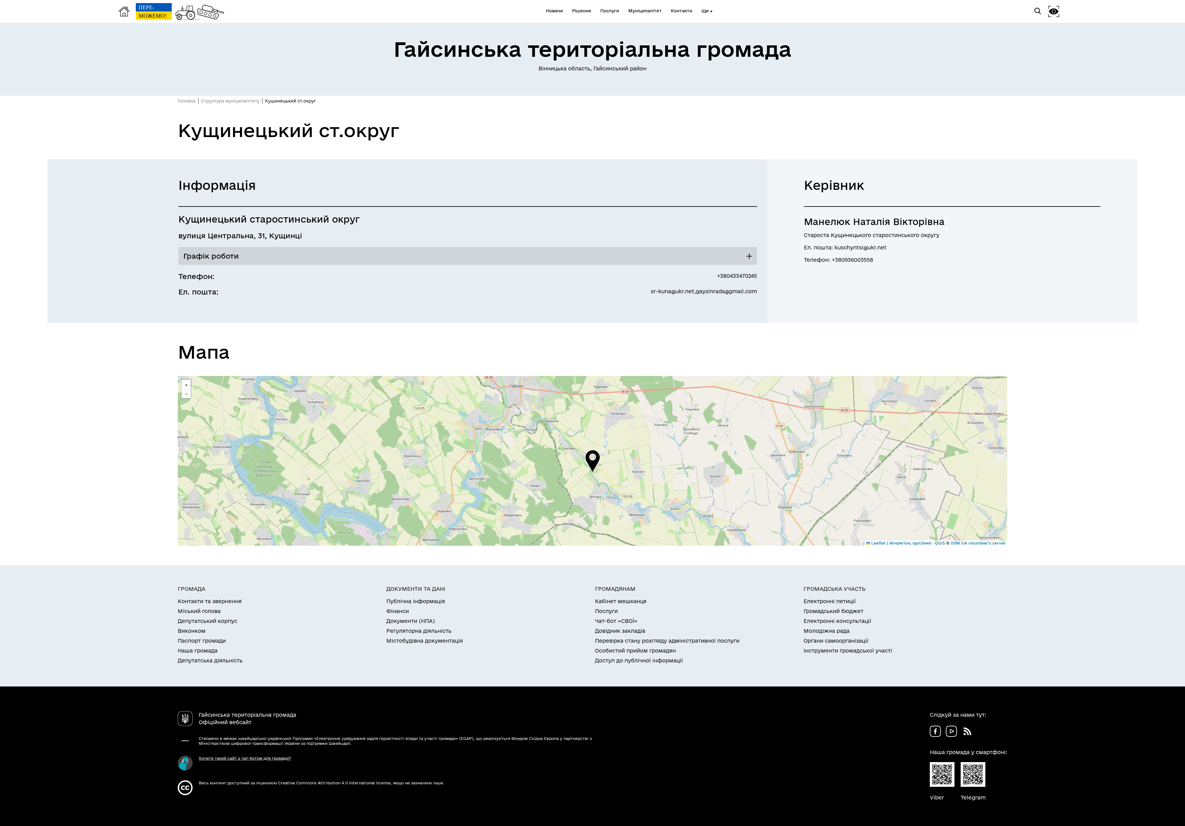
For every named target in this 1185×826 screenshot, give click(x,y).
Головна (187, 100)
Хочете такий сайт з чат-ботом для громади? (245, 758)
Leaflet (878, 543)
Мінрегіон (899, 543)
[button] (592, 461)
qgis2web (922, 543)
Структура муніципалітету (230, 100)
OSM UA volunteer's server (978, 543)
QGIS (940, 543)
